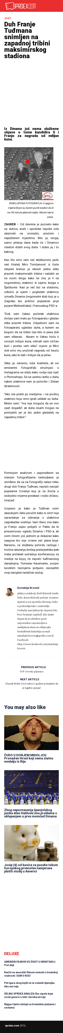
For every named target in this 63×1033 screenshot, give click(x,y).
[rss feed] (41, 1028)
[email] (27, 1028)
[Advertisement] (31, 98)
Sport (7, 18)
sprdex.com (12, 1025)
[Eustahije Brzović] (9, 591)
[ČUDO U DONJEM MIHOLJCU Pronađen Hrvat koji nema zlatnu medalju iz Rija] (31, 732)
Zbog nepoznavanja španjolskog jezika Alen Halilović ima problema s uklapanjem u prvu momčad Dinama (30, 813)
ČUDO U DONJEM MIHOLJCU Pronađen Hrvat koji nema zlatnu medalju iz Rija (28, 758)
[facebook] (34, 1028)
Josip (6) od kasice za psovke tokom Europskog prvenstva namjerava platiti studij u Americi (31, 868)
